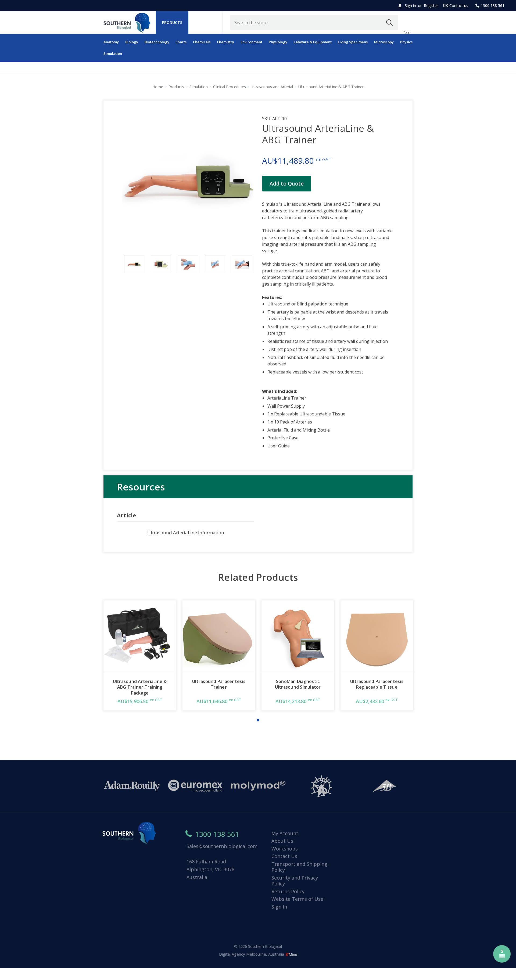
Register (431, 5)
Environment (251, 42)
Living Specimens (353, 42)
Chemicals (201, 42)
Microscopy (384, 42)
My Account (284, 833)
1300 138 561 (492, 5)
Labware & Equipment (313, 42)
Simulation (112, 53)
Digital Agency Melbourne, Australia (252, 954)
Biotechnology (157, 42)
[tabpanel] (139, 655)
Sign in (410, 5)
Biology (131, 42)
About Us (282, 841)
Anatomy (111, 42)
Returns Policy (287, 891)
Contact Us (284, 856)
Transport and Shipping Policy (299, 867)
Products (172, 22)
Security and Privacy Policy (294, 880)
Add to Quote (287, 183)
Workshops (284, 848)
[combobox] (314, 22)
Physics (406, 42)
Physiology (278, 42)
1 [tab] (258, 720)
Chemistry (225, 42)
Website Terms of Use (297, 899)
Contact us (458, 5)
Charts (181, 42)
